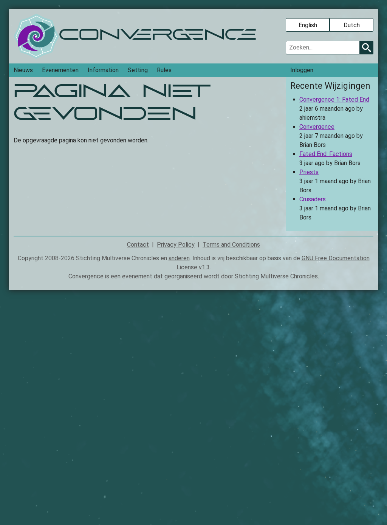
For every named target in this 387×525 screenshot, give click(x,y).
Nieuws (23, 70)
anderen (179, 258)
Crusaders (312, 199)
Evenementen (60, 70)
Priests (309, 172)
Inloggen (301, 70)
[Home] (36, 36)
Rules (164, 70)
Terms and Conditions (231, 244)
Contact (138, 244)
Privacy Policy (176, 244)
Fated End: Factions (325, 154)
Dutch (352, 25)
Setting (138, 70)
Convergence (316, 126)
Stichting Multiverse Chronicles (276, 276)
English (308, 25)
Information (103, 70)
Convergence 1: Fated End (334, 99)
